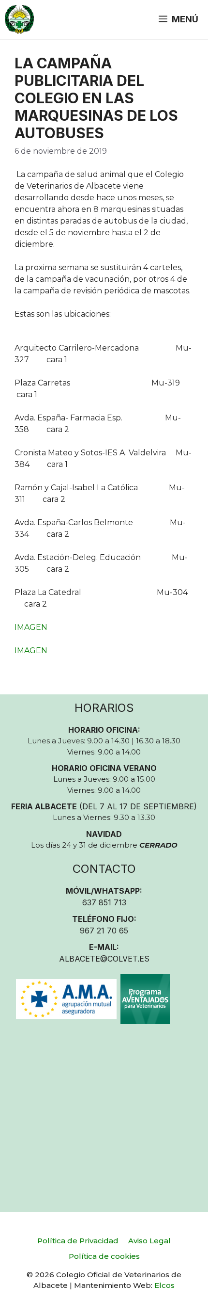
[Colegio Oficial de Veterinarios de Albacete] (19, 19)
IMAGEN (31, 627)
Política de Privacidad (78, 1240)
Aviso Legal (149, 1240)
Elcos (164, 1285)
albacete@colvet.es (104, 959)
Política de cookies (104, 1256)
